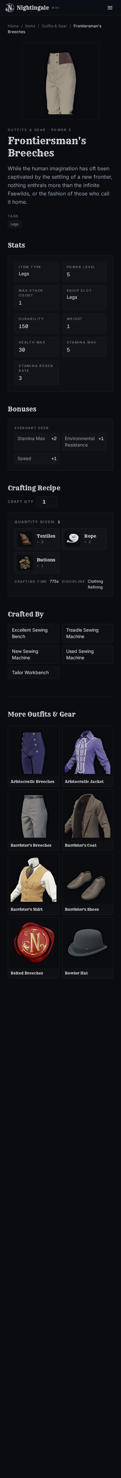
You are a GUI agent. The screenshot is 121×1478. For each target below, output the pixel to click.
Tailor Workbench (30, 672)
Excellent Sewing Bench (30, 633)
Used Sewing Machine (80, 654)
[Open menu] (110, 8)
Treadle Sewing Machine (82, 633)
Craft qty (21, 501)
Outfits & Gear (54, 26)
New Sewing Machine (25, 654)
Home (13, 26)
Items (30, 26)
